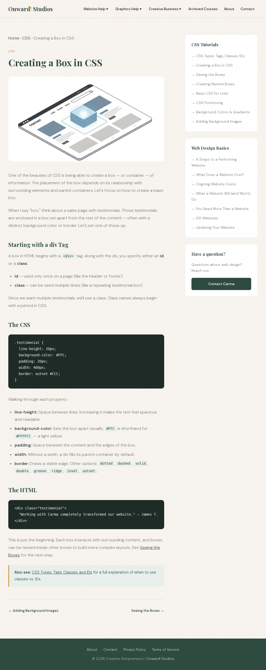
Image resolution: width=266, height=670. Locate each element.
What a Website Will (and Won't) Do (220, 196)
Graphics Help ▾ (128, 9)
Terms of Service (165, 649)
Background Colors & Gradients (223, 112)
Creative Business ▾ (165, 9)
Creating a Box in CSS (214, 65)
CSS (26, 38)
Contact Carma (221, 284)
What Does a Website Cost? (220, 175)
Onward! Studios (160, 658)
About (229, 9)
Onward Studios (30, 8)
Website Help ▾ (95, 9)
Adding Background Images (35, 610)
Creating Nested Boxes (215, 84)
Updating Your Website (215, 227)
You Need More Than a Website (222, 209)
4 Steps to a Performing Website (214, 162)
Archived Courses (203, 9)
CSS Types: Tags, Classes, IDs (220, 56)
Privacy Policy (134, 649)
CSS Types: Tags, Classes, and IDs (62, 572)
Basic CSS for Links (212, 93)
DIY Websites (207, 218)
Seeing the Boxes (145, 610)
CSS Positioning (209, 103)
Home (13, 38)
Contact (248, 9)
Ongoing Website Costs (216, 184)
